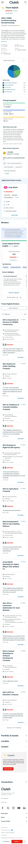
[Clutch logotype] (14, 2)
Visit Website (6, 841)
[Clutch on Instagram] (13, 808)
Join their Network (9, 13)
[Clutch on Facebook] (2, 808)
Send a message (8, 768)
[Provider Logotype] (3, 8)
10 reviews (14, 10)
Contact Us (4, 802)
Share (23, 319)
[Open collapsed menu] (2, 2)
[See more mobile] (21, 357)
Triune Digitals (11, 7)
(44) (13, 191)
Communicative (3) (15, 267)
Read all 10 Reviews (14, 292)
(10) (17, 257)
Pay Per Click (8, 87)
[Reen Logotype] (6, 187)
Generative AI (18, 167)
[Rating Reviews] (8, 10)
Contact (16, 841)
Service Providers (5, 821)
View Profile (14, 215)
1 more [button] (16, 197)
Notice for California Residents (8, 832)
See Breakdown (13, 260)
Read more (4, 41)
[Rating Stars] (9, 191)
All (4, 163)
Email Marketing (8, 91)
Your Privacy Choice (5, 830)
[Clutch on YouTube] (18, 808)
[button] (12, 314)
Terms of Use (4, 835)
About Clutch (4, 813)
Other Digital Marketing (10, 170)
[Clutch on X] (8, 808)
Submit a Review (13, 308)
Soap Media (13, 187)
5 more (7, 173)
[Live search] (25, 2)
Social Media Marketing (10, 89)
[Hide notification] (25, 229)
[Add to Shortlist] (25, 841)
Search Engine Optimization (11, 82)
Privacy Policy (4, 827)
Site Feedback (4, 798)
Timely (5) (5, 267)
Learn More (17, 236)
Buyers (3, 817)
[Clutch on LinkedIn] (24, 808)
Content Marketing (9, 85)
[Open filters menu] (25, 314)
